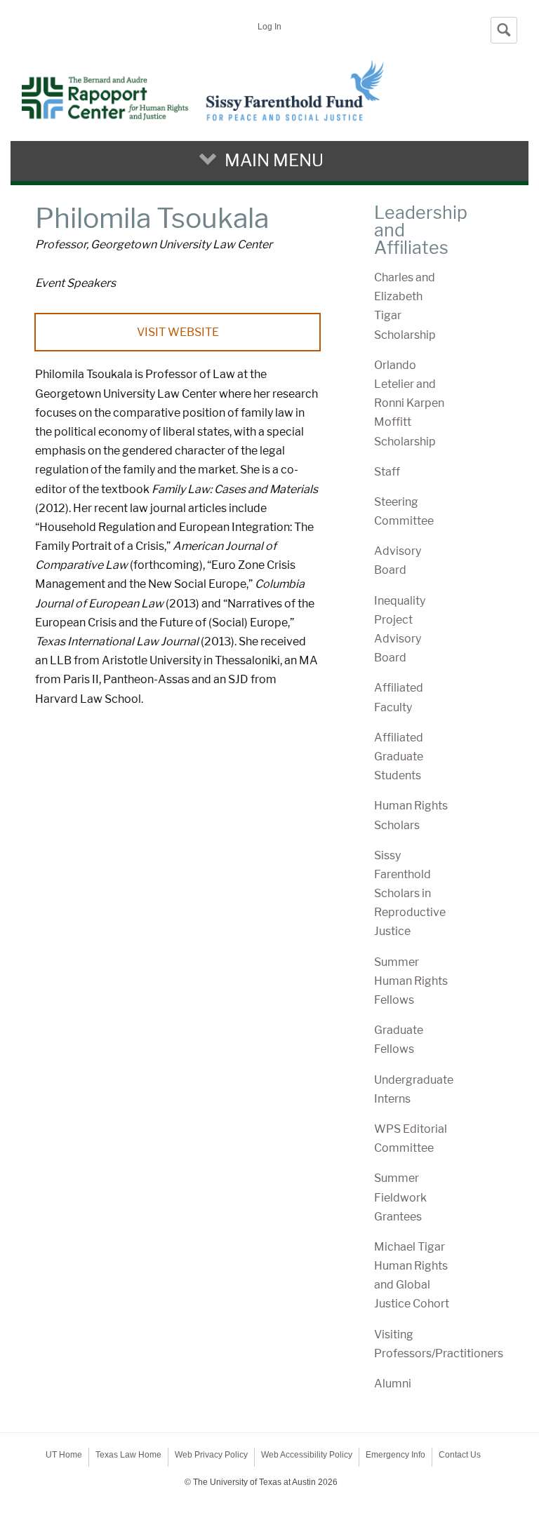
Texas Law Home (128, 1455)
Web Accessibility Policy (306, 1455)
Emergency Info (395, 1455)
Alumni (392, 1383)
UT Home (64, 1455)
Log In (269, 27)
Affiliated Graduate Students (398, 756)
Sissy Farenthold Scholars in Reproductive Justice (410, 894)
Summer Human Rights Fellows (411, 981)
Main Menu (274, 160)
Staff (387, 471)
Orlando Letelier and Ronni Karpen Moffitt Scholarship (409, 403)
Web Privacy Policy (211, 1455)
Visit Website (178, 332)
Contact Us (460, 1455)
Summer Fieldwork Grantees (400, 1197)
